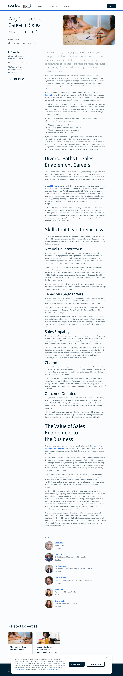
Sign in (111, 6)
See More (58, 548)
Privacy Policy (19, 669)
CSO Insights (54, 186)
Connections (54, 6)
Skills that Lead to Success (18, 63)
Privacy (113, 669)
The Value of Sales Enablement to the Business (15, 69)
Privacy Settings (53, 669)
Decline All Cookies (96, 664)
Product (66, 6)
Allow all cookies (76, 664)
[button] (107, 658)
